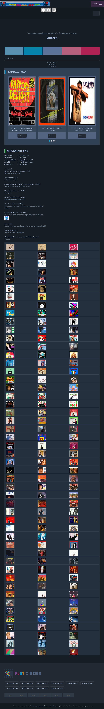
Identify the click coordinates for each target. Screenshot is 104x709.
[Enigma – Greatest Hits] (73, 274)
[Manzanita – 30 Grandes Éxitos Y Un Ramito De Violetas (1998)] (41, 498)
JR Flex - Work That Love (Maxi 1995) (17, 171)
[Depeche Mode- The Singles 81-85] (73, 654)
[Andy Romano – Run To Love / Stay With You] (41, 307)
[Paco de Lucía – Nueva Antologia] (10, 473)
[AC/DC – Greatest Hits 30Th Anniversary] (41, 283)
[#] (14, 51)
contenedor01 (8, 155)
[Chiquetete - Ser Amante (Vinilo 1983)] (41, 431)
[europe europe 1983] (73, 605)
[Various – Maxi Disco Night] (73, 580)
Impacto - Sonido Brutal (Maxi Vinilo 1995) (82, 129)
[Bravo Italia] (10, 365)
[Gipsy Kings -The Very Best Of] (41, 481)
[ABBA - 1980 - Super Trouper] (41, 572)
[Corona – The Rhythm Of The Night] (41, 630)
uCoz (53, 706)
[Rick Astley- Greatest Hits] (41, 291)
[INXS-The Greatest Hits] (10, 299)
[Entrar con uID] (43, 10)
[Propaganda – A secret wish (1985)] (10, 646)
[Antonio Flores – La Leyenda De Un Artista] (41, 456)
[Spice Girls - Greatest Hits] (10, 291)
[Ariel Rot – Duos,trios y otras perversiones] (41, 613)
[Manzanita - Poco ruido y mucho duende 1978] (73, 514)
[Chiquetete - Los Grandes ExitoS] (10, 440)
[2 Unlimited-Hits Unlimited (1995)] (41, 646)
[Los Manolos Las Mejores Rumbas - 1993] (41, 440)
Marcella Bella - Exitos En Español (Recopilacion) (21, 237)
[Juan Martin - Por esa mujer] (41, 514)
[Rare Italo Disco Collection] (73, 307)
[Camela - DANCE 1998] (41, 423)
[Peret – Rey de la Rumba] (10, 522)
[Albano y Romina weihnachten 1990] (73, 415)
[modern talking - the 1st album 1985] (41, 588)
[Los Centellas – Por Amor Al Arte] (73, 464)
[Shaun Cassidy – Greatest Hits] (41, 299)
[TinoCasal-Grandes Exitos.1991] (10, 407)
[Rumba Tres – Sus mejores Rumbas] (73, 506)
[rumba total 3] (73, 473)
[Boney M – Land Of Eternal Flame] (73, 630)
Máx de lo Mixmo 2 (11, 230)
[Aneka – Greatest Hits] (10, 274)
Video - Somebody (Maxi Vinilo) (52, 129)
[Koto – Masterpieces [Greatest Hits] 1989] (73, 258)
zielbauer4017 (8, 164)
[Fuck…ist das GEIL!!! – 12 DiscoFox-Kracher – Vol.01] (41, 357)
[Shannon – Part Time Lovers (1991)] (73, 638)
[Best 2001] (41, 531)
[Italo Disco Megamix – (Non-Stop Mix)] (41, 407)
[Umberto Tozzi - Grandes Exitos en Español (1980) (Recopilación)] (10, 307)
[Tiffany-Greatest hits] (41, 274)
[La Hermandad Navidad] (73, 440)
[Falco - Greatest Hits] (73, 299)
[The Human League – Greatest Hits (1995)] (10, 258)
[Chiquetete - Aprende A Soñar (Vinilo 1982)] (10, 431)
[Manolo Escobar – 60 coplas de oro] (41, 489)
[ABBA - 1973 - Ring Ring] (73, 572)
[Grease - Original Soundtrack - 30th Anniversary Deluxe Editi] (10, 605)
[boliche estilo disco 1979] (41, 564)
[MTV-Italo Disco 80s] (73, 365)
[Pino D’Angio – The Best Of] (73, 382)
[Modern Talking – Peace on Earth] (10, 250)
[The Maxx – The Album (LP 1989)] (10, 654)
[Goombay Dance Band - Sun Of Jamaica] (10, 597)
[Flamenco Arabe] (10, 506)
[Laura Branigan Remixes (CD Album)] (73, 547)
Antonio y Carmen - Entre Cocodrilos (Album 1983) (22, 184)
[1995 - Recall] (73, 531)
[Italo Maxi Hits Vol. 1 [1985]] (41, 349)
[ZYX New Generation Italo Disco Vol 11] (41, 341)
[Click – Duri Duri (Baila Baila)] (10, 341)
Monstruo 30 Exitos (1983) (13, 204)
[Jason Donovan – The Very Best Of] (10, 638)
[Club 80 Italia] (41, 398)
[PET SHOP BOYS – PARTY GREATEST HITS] (73, 266)
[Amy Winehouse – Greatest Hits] (10, 266)
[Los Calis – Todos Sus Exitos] (73, 489)
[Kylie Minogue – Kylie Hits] (73, 621)
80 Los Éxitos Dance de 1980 (14, 197)
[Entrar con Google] (54, 10)
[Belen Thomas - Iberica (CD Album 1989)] (41, 547)
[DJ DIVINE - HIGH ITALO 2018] (73, 316)
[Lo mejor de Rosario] (41, 464)
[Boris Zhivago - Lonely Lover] (73, 332)
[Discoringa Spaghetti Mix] (10, 415)
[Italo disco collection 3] (73, 407)
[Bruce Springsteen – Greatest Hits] (73, 283)
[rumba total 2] (10, 481)
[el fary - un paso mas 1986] (10, 514)
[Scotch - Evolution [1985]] (73, 390)
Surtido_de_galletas (26, 162)
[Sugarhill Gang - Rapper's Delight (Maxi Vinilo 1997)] (22, 101)
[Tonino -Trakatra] (41, 473)
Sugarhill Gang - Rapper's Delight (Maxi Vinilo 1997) (22, 129)
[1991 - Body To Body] (10, 539)
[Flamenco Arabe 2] (41, 506)
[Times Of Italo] (73, 374)
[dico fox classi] (10, 357)
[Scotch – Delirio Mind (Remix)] (73, 250)
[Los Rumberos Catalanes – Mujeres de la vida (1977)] (73, 498)
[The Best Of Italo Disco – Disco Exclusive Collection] (41, 415)
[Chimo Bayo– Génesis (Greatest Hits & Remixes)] (41, 258)
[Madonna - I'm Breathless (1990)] (10, 588)
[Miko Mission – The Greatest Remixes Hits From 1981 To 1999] (10, 390)
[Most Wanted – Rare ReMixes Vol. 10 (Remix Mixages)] (73, 357)
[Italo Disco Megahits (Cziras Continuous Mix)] (10, 316)
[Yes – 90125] (41, 605)
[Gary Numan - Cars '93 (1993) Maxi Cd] (10, 555)
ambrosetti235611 (9, 160)
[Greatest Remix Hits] (10, 531)
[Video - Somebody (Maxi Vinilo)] (52, 101)
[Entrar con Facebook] (48, 10)
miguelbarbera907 (26, 160)
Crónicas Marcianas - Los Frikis (15, 212)
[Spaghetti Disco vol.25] (10, 349)
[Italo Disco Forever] (10, 324)
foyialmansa (7, 158)
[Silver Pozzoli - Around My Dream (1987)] (41, 365)
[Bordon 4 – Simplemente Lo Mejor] (10, 456)
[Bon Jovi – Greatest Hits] (10, 283)
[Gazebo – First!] (10, 332)
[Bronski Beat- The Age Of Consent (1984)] (73, 597)
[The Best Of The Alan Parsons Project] (41, 621)
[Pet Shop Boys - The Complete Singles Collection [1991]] (41, 597)
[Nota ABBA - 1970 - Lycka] (10, 572)
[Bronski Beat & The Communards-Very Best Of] (10, 580)
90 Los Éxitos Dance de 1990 (14, 191)
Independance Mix (10, 178)
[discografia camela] (10, 423)
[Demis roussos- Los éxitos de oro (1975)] (73, 349)
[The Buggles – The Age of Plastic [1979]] (73, 646)
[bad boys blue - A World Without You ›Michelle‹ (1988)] (41, 522)
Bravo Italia (8, 224)
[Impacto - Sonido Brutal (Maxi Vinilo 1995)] (82, 101)
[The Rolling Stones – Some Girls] (10, 621)
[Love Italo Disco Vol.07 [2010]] (73, 341)
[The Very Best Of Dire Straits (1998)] (73, 522)
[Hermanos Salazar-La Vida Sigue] (73, 456)
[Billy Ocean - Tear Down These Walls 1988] (73, 555)
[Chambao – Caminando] (41, 448)
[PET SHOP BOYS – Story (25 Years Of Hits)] (41, 266)
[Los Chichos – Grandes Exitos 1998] (10, 489)
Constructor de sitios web (41, 706)
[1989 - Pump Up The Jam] (73, 539)
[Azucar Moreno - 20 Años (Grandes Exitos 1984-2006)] (73, 448)
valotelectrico (24, 155)
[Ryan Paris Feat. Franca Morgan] (41, 382)
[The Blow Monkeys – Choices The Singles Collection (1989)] (41, 638)
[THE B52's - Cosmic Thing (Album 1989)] (41, 580)
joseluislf (23, 158)
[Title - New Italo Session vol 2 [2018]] (41, 316)
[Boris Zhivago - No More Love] (73, 324)
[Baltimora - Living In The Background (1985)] (41, 390)
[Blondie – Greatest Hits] (73, 291)
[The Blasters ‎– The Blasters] (10, 547)
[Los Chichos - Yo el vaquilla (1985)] (10, 448)
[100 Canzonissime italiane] (41, 324)
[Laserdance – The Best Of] (10, 630)
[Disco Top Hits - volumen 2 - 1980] (10, 564)
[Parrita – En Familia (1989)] (10, 498)
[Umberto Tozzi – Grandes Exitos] (73, 398)
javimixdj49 (24, 164)
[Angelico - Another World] (41, 250)
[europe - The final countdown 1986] (10, 613)
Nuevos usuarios (17, 151)
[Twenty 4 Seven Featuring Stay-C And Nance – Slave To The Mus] (41, 654)
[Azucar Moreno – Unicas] (10, 464)
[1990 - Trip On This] (41, 539)
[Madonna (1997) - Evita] (73, 588)
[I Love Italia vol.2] (10, 398)
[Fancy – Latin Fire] (41, 332)
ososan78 (6, 162)
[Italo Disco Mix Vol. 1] (10, 382)
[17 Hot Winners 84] (73, 564)
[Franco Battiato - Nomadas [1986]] (10, 374)
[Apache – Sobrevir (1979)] (73, 481)
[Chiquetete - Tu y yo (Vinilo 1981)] (73, 423)
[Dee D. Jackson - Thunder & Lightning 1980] (41, 555)
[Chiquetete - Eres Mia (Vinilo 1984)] (73, 431)
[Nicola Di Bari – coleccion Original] (41, 374)
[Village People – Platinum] (73, 613)
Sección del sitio (12, 683)
